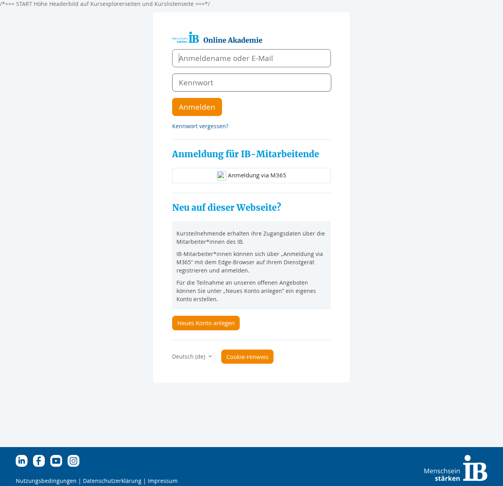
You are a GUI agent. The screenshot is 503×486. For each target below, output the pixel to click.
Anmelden (197, 107)
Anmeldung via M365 (256, 175)
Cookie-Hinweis (247, 357)
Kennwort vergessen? (200, 126)
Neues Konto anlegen (206, 323)
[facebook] (41, 460)
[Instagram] (75, 460)
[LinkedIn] (23, 460)
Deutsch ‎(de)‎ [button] (189, 356)
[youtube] (58, 460)
